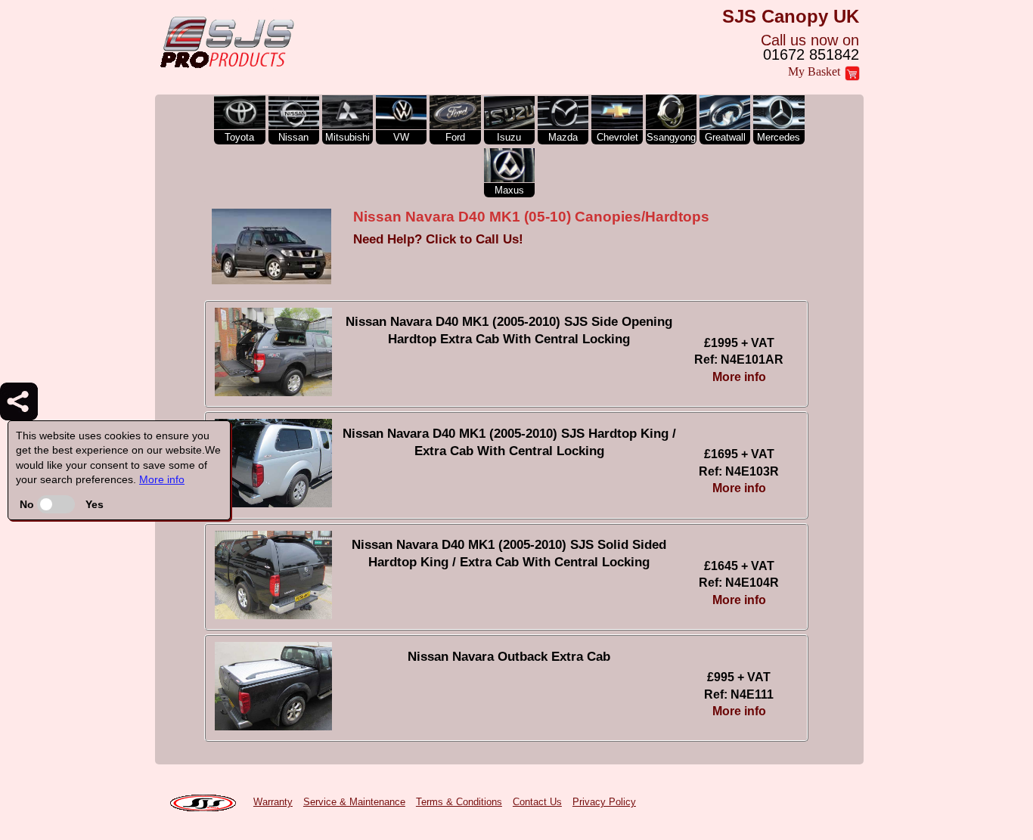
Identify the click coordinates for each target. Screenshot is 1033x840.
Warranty (273, 801)
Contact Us (537, 801)
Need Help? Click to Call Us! (438, 239)
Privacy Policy (604, 801)
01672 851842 (811, 54)
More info (162, 479)
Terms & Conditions (459, 801)
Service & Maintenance (354, 801)
